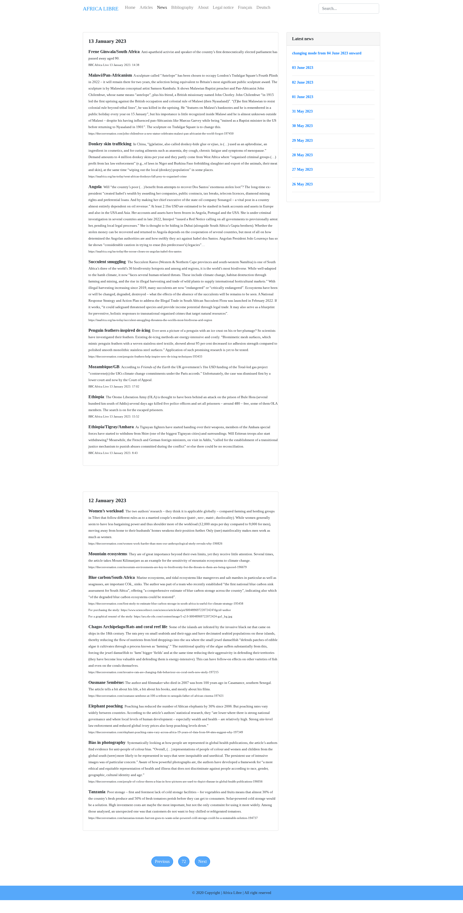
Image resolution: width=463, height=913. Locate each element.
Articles (146, 7)
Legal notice (223, 7)
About (203, 7)
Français (245, 7)
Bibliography (182, 7)
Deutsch (263, 7)
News (162, 7)
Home (130, 7)
